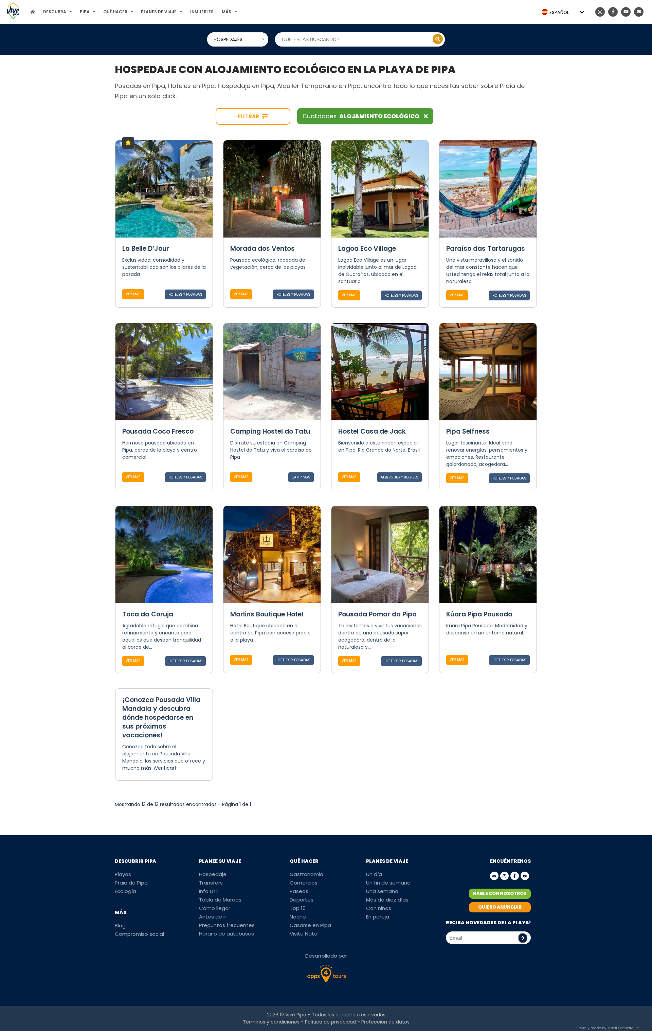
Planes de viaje (159, 12)
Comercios (304, 882)
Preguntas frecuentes (227, 925)
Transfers (211, 882)
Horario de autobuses (226, 933)
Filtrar (249, 116)
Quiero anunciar (500, 907)
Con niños (378, 908)
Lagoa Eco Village (367, 248)
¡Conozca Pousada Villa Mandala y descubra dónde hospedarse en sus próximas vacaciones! (161, 717)
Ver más (133, 294)
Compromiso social (139, 934)
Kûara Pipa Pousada (479, 614)
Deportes (301, 899)
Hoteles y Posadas (185, 294)
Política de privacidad (330, 1021)
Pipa (85, 12)
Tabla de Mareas (220, 899)
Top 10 (298, 908)
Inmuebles (202, 12)
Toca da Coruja (147, 614)
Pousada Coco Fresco (158, 431)
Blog (120, 925)
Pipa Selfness (468, 431)
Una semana (382, 891)
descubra (54, 12)
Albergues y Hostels (399, 477)
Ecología (125, 891)
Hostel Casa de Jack (372, 431)
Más (226, 12)
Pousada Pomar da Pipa (377, 614)
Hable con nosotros (500, 893)
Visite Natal (304, 933)
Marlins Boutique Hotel (266, 614)
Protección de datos (385, 1021)
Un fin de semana (388, 882)
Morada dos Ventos (262, 248)
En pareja (377, 916)
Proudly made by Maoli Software (604, 1028)
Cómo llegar (214, 908)
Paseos (299, 891)
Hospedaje (213, 874)
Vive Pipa (295, 1014)
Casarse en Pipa (310, 925)
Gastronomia (306, 874)
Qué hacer (115, 12)
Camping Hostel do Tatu (270, 431)
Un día (374, 874)
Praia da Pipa (131, 882)
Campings (301, 477)
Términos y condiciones (271, 1021)
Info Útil (208, 891)
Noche (298, 916)
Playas (123, 874)
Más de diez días (387, 899)
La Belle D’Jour (145, 248)
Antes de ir (212, 916)
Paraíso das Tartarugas (485, 248)
